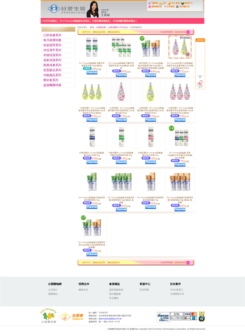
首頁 (92, 27)
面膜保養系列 (52, 65)
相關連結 (53, 294)
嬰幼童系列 (50, 80)
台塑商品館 (101, 27)
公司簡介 (53, 289)
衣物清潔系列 (52, 55)
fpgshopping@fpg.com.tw (110, 319)
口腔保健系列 (52, 35)
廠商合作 (83, 289)
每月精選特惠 (52, 40)
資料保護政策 (116, 289)
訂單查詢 (171, 6)
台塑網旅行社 (177, 294)
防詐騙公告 (185, 6)
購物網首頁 (157, 6)
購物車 (155, 3)
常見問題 (144, 289)
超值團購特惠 (52, 85)
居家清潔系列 (52, 60)
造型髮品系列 (52, 70)
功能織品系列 (52, 75)
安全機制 (113, 298)
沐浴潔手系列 (52, 50)
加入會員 (176, 3)
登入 (165, 3)
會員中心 (189, 3)
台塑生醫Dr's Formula (118, 27)
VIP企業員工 (176, 289)
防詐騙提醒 (115, 294)
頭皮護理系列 (52, 45)
